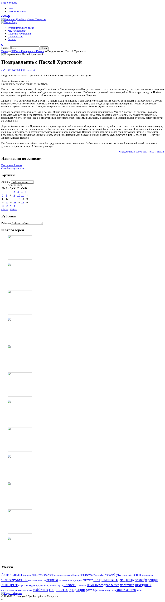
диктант (88, 580)
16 (15, 199)
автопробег (127, 575)
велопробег (32, 580)
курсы (39, 585)
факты (90, 590)
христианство (126, 590)
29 (11, 206)
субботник (40, 590)
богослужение (14, 579)
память (92, 585)
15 (11, 199)
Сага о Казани (15, 36)
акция (137, 574)
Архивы (5, 182)
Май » (13, 209)
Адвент (6, 574)
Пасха (75, 574)
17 (18, 199)
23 (15, 202)
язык (139, 590)
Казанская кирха (17, 11)
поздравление (108, 585)
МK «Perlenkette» (17, 30)
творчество (58, 589)
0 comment (29, 70)
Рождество (86, 574)
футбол (111, 590)
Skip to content (9, 2)
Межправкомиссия (62, 574)
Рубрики (6, 223)
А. (5, 70)
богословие (147, 574)
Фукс (117, 575)
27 (3, 206)
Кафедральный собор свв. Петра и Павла (141, 151)
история (117, 579)
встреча (52, 580)
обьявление (81, 585)
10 (18, 195)
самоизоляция (23, 590)
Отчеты (12, 39)
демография (74, 580)
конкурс (132, 580)
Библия (17, 574)
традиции (77, 589)
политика (127, 585)
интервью (101, 580)
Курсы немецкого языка (21, 27)
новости (69, 585)
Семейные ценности (12, 168)
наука (60, 585)
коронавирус (27, 585)
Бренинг (27, 575)
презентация (7, 590)
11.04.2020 (14, 70)
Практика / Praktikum (19, 33)
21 (7, 202)
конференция (148, 580)
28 (7, 206)
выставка (62, 580)
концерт (9, 584)
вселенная (42, 580)
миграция (50, 585)
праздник (143, 584)
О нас (11, 8)
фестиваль (100, 590)
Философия (98, 575)
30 (15, 206)
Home (4, 51)
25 (22, 202)
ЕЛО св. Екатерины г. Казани (27, 51)
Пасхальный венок (11, 165)
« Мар (4, 209)
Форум (109, 574)
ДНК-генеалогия (42, 574)
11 (22, 195)
